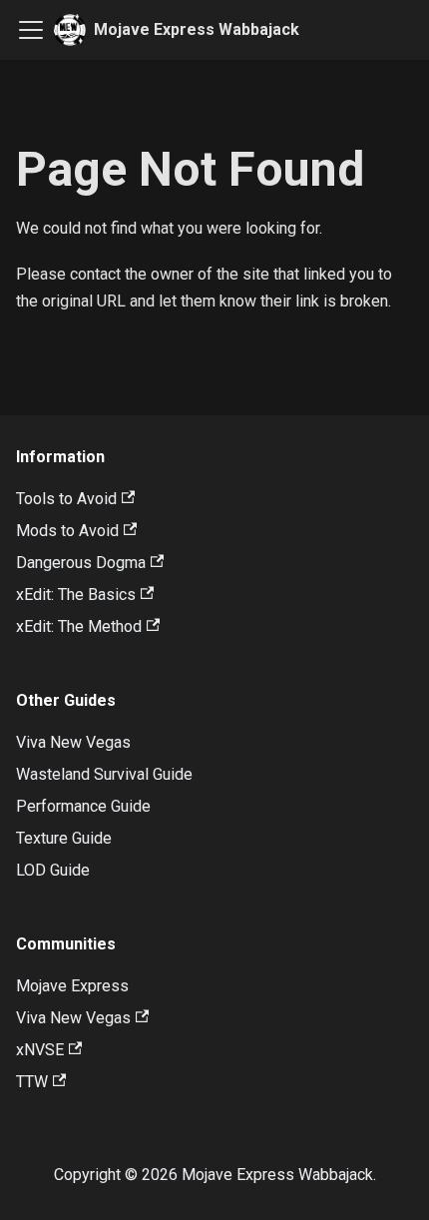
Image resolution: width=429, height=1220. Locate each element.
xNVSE (40, 1049)
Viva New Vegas (73, 742)
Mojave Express (72, 985)
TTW (32, 1081)
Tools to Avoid (66, 498)
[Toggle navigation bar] (31, 30)
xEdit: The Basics (76, 594)
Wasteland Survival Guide (104, 774)
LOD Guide (53, 870)
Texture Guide (64, 838)
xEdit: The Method (79, 626)
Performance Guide (83, 806)
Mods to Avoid (67, 530)
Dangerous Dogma (81, 562)
